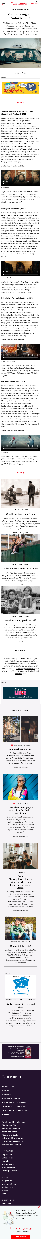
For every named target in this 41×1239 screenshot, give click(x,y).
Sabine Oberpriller (18, 911)
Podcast (6, 1091)
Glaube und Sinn (9, 1125)
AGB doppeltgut (9, 1164)
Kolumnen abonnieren (14, 1103)
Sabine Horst (17, 533)
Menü (3, 4)
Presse (5, 1190)
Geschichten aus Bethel (20, 942)
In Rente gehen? (22, 803)
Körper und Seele (10, 1135)
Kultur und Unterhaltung (13, 1138)
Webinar (6, 1095)
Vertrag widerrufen (11, 1171)
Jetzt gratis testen (20, 1236)
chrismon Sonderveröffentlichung (20, 1000)
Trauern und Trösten (11, 1145)
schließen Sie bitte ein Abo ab (15, 666)
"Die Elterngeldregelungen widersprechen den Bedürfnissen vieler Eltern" (20, 882)
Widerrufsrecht (9, 1167)
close (39, 1207)
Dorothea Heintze (18, 836)
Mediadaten (7, 1187)
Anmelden (37, 3)
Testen (31, 3)
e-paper (6, 1114)
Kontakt (5, 1161)
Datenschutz (7, 1158)
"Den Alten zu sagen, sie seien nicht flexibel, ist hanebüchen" (20, 810)
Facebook (31, 671)
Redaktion (6, 1204)
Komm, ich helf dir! (20, 946)
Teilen (19, 103)
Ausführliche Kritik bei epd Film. (13, 166)
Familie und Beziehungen (13, 1122)
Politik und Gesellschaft (13, 1141)
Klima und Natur (9, 1132)
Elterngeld (20, 872)
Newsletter (8, 1087)
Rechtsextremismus (22, 745)
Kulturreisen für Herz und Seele (20, 1005)
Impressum (7, 1155)
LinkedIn (18, 673)
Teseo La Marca (17, 767)
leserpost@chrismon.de (25, 668)
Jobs (4, 1194)
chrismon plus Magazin (14, 1110)
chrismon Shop (9, 1184)
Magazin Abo (8, 1181)
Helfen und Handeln (11, 1128)
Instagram (22, 671)
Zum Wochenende (11, 1099)
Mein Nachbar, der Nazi (20, 749)
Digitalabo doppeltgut (14, 1107)
